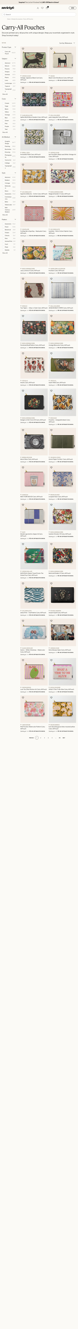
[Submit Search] (4, 14)
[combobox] (39, 14)
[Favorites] (42, 8)
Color (4, 99)
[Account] (37, 8)
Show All (5, 94)
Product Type (6, 47)
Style (3, 173)
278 (59, 737)
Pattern (4, 219)
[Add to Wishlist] (23, 48)
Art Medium (6, 137)
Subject (4, 58)
